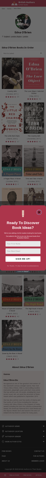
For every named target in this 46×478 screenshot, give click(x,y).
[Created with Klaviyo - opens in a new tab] (23, 271)
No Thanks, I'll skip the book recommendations (23, 266)
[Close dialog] (39, 212)
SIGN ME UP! (23, 259)
